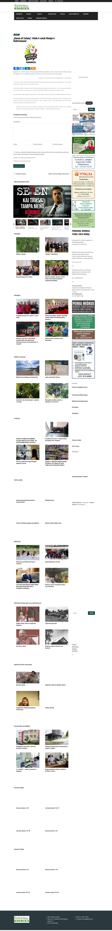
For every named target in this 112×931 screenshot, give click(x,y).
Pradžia (17, 1)
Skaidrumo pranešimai (41, 18)
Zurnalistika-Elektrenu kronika (78, 103)
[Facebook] (16, 68)
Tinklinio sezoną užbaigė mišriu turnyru (58, 174)
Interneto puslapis (57, 144)
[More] (33, 68)
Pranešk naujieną (52, 14)
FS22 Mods (75, 413)
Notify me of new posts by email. (22, 161)
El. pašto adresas (37, 144)
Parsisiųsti (89, 103)
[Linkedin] (27, 68)
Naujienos (28, 14)
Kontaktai (50, 1)
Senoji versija (43, 1)
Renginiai (30, 18)
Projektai (39, 14)
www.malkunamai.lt (77, 294)
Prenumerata (23, 1)
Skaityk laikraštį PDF (74, 14)
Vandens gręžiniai (76, 502)
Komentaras (17, 121)
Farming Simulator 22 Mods (80, 476)
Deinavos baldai (76, 440)
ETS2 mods (75, 451)
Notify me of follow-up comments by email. (25, 157)
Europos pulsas (20, 18)
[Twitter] (21, 68)
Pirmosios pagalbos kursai (79, 387)
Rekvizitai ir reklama (33, 1)
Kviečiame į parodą (21, 174)
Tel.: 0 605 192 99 (59, 1)
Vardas (15, 144)
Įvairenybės (86, 14)
